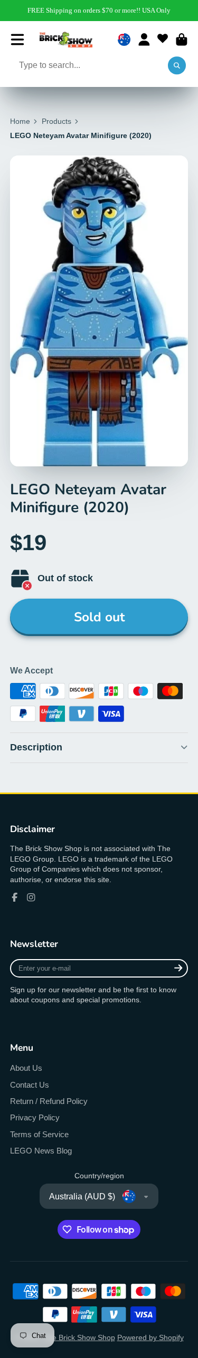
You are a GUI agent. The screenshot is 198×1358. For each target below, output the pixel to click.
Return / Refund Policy (49, 1101)
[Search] (177, 66)
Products (56, 121)
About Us (26, 1067)
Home (20, 121)
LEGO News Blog (41, 1150)
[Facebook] (15, 897)
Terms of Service (39, 1134)
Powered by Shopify (150, 1337)
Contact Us (29, 1084)
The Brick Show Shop (79, 1337)
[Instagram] (31, 897)
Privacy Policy (35, 1117)
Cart (181, 39)
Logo (66, 39)
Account (144, 39)
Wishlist (162, 39)
